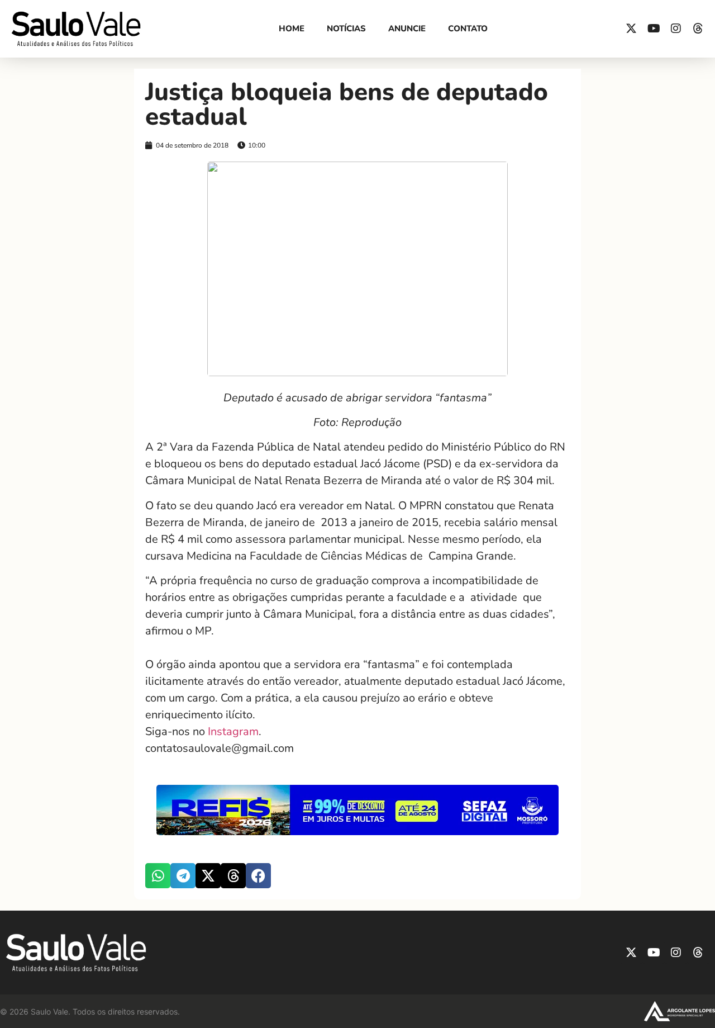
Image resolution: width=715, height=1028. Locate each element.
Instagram (233, 731)
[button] (157, 875)
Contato (468, 28)
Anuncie (407, 28)
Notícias (346, 28)
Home (291, 28)
